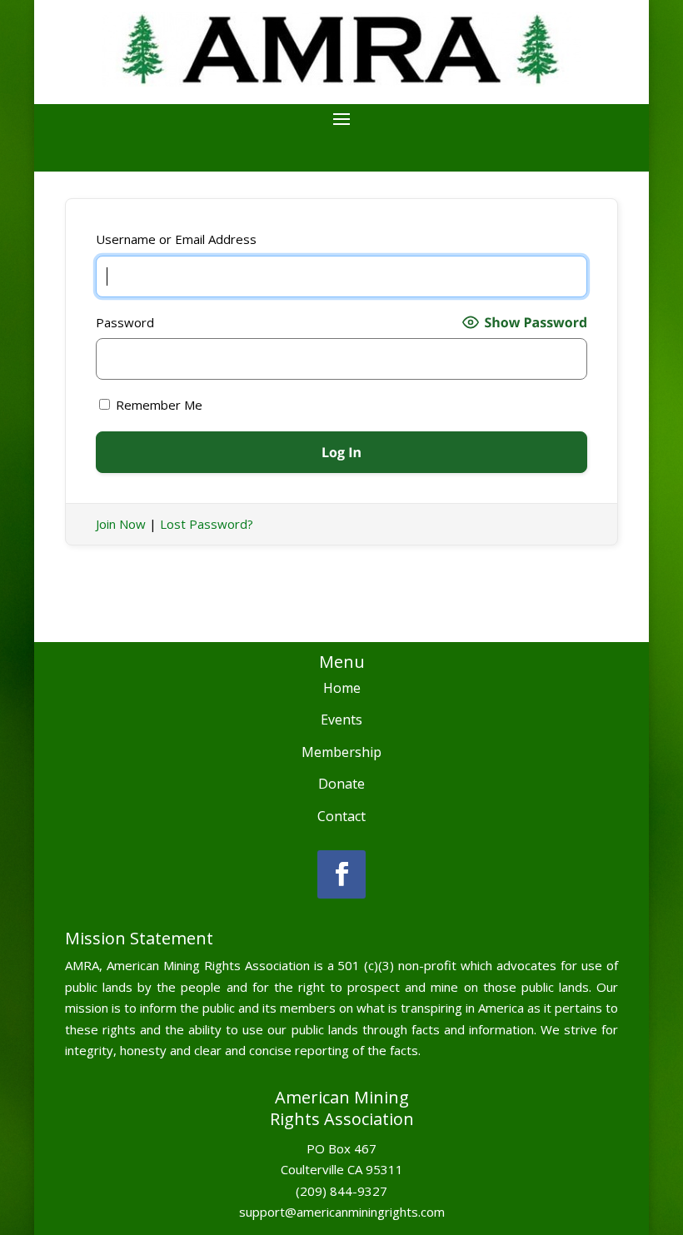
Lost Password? (206, 523)
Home (342, 688)
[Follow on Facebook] (341, 874)
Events (341, 719)
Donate (341, 783)
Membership (341, 752)
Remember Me (157, 404)
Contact (341, 816)
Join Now (121, 523)
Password (125, 322)
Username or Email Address (176, 239)
